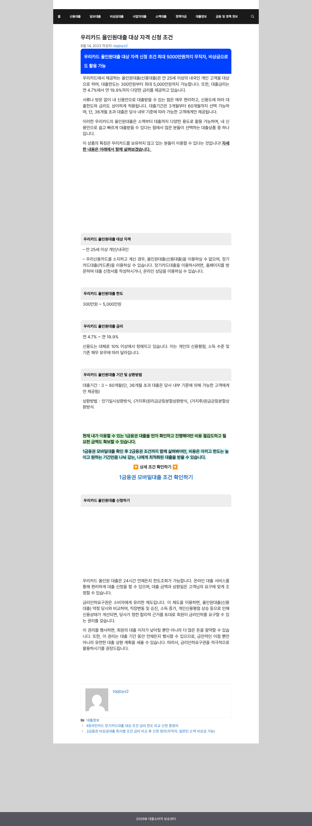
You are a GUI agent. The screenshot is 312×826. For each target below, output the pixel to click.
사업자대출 (139, 16)
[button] (252, 16)
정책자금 (181, 16)
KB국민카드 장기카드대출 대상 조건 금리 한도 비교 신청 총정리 (132, 726)
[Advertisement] (156, 188)
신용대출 (75, 16)
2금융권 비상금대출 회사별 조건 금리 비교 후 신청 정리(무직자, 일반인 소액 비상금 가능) (151, 731)
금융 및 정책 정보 (227, 16)
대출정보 (201, 16)
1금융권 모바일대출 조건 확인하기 (156, 477)
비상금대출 (117, 16)
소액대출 (161, 16)
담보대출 (95, 16)
